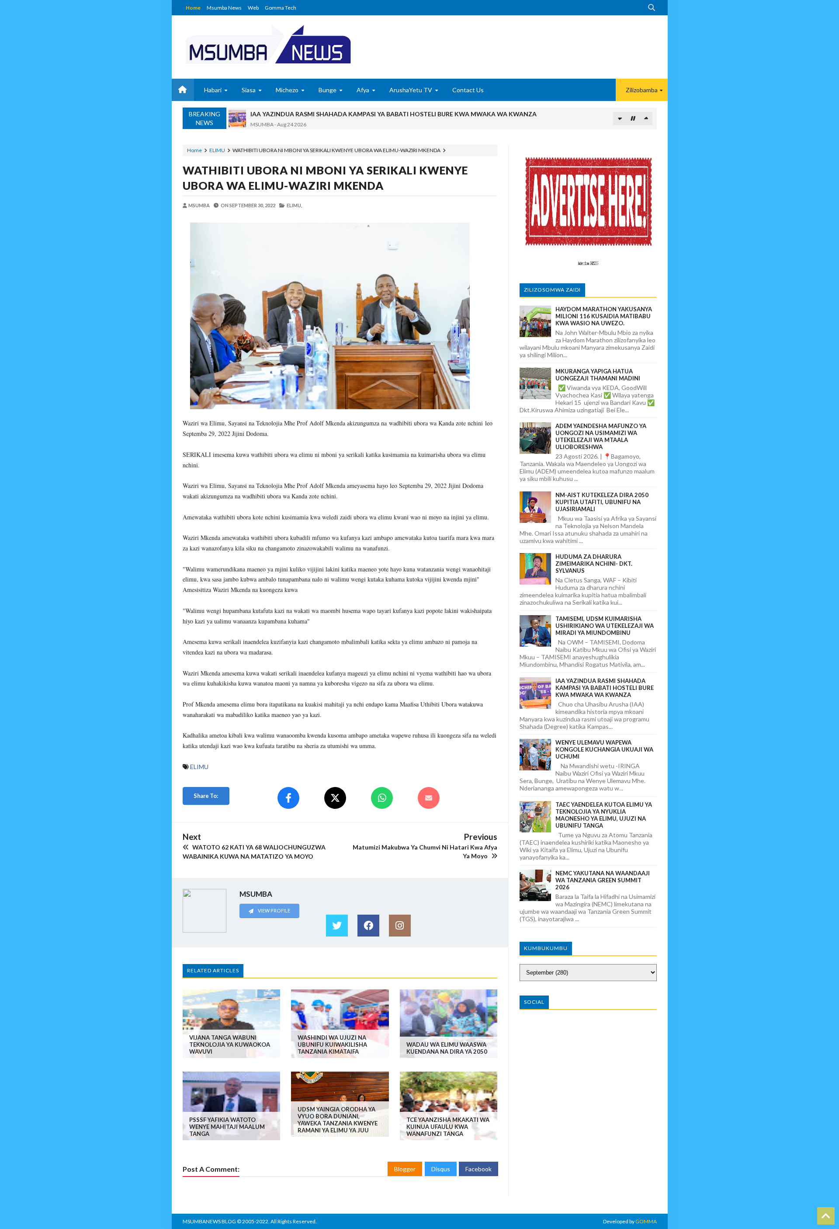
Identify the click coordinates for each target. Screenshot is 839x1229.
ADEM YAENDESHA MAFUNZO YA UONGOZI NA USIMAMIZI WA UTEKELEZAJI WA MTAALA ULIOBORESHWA (600, 436)
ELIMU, (294, 205)
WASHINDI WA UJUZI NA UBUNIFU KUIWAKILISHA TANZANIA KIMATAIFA (332, 1044)
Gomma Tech (280, 7)
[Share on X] (335, 798)
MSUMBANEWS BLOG (209, 1221)
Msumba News (224, 7)
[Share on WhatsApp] (382, 798)
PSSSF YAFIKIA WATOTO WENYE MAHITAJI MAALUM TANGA (227, 1126)
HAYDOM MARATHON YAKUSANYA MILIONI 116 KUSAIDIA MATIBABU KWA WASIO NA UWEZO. (603, 316)
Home (193, 7)
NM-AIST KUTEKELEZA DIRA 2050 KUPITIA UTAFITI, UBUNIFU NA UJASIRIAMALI (601, 501)
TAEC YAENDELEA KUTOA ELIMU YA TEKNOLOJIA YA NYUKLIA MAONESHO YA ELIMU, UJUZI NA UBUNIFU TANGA (603, 815)
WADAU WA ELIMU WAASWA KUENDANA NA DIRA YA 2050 (446, 1048)
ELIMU (217, 150)
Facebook (478, 1169)
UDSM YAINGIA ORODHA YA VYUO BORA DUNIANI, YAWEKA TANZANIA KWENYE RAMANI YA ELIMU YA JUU (338, 1120)
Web (253, 7)
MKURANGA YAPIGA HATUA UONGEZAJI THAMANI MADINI (597, 375)
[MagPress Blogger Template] (301, 43)
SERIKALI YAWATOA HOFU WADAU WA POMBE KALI (327, 114)
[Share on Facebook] (288, 798)
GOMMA (646, 1221)
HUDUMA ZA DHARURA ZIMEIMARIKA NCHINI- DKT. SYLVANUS (593, 563)
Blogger (405, 1169)
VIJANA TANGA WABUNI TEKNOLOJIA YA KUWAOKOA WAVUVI (229, 1044)
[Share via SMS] (429, 798)
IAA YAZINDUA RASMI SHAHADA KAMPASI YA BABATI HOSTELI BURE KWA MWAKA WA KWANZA (604, 687)
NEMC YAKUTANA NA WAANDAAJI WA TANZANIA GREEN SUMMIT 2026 (602, 880)
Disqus (440, 1169)
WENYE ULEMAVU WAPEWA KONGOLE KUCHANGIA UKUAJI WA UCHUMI (604, 749)
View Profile (273, 910)
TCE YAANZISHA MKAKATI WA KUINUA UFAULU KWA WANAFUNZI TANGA (447, 1126)
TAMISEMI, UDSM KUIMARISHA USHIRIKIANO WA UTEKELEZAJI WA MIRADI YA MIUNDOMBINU (604, 625)
